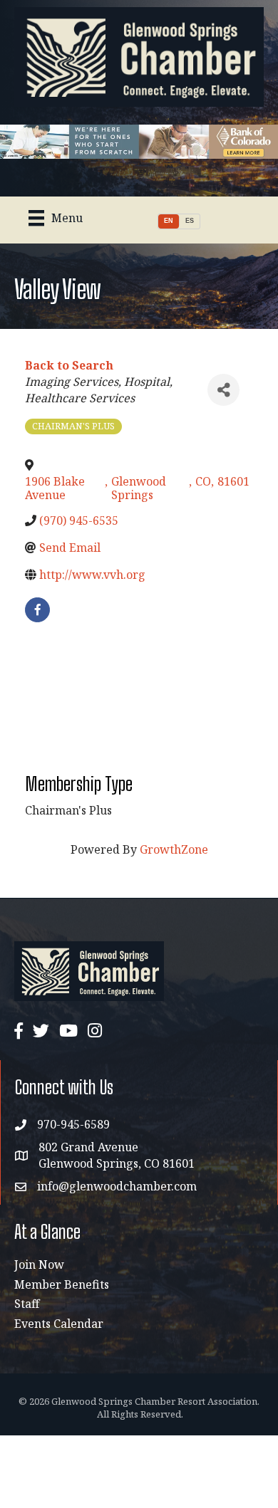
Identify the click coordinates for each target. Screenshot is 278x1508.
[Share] (223, 390)
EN (168, 220)
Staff (26, 1303)
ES (189, 220)
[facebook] (37, 609)
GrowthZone (174, 849)
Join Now (39, 1264)
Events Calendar (58, 1323)
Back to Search (69, 365)
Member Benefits (61, 1284)
